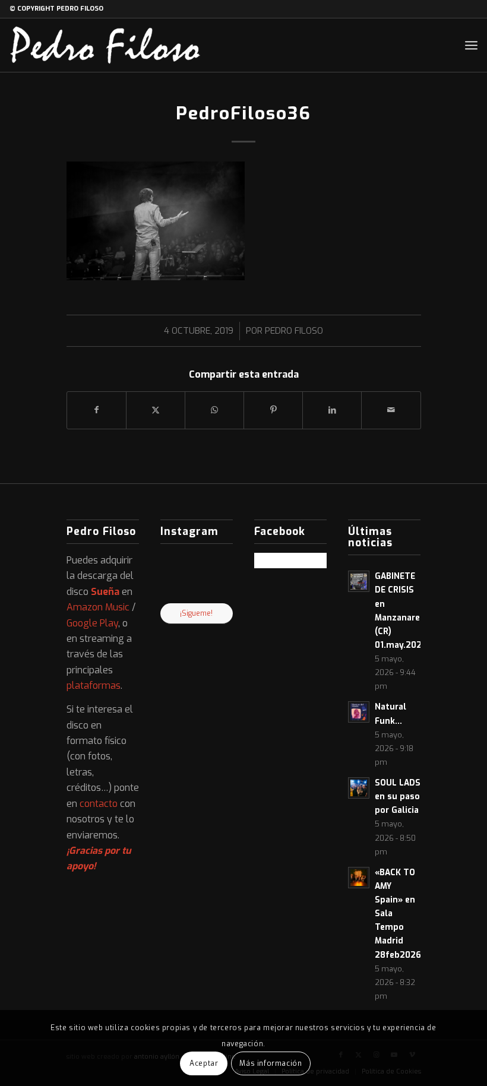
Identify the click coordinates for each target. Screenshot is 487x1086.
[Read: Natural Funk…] (358, 712)
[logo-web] (105, 45)
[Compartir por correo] (391, 410)
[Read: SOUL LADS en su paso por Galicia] (358, 788)
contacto (99, 803)
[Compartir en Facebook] (96, 410)
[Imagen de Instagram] (196, 591)
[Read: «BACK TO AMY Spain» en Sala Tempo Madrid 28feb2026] (358, 877)
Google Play (92, 623)
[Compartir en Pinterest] (273, 410)
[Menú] (471, 45)
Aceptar (203, 1063)
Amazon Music (98, 607)
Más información (270, 1063)
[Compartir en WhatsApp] (214, 410)
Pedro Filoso (294, 331)
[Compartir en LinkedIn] (332, 410)
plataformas (94, 685)
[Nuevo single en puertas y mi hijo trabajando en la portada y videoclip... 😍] (171, 564)
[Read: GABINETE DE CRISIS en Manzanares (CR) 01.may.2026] (358, 581)
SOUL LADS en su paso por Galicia (397, 796)
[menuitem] (471, 45)
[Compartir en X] (156, 410)
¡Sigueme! (196, 613)
